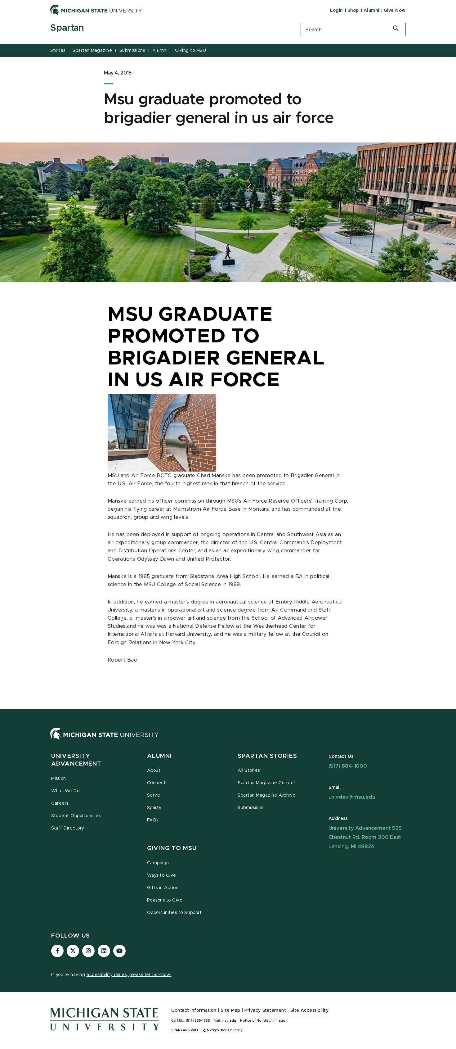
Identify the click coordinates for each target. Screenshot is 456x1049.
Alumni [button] (159, 756)
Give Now (395, 10)
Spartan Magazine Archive (267, 795)
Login (336, 10)
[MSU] (104, 739)
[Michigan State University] (96, 9)
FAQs (153, 820)
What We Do (65, 791)
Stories (57, 50)
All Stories (249, 770)
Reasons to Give (165, 900)
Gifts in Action (163, 888)
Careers (60, 803)
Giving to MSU (190, 50)
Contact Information (194, 1010)
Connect (156, 783)
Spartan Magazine (92, 50)
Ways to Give (161, 875)
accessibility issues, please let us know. (129, 975)
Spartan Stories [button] (267, 756)
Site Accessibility (309, 1010)
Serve (153, 795)
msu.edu (229, 1020)
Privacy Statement (265, 1010)
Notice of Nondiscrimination (264, 1020)
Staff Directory (67, 828)
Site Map (230, 1010)
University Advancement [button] (76, 760)
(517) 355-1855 (198, 1020)
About (154, 770)
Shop (353, 10)
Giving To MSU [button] (172, 848)
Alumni (371, 10)
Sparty (154, 808)
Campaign (158, 863)
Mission (58, 778)
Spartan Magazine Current (267, 783)
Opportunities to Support (174, 913)
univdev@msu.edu (352, 797)
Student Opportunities (76, 816)
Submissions (132, 50)
